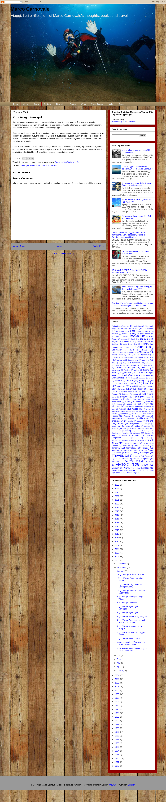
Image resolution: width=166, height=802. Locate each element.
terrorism (115, 450)
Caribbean (115, 344)
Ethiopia (131, 368)
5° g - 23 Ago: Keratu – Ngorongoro (132, 616)
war (125, 468)
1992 (117, 721)
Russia (150, 428)
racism (127, 426)
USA (125, 461)
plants (130, 421)
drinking (145, 360)
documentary (133, 360)
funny (148, 375)
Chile (127, 347)
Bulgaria (115, 341)
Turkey (147, 456)
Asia (139, 331)
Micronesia (131, 404)
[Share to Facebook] (30, 158)
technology (131, 448)
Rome (141, 428)
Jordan (150, 389)
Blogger (131, 785)
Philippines (130, 418)
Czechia (115, 357)
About (25, 104)
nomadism (124, 414)
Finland (140, 373)
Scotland (148, 433)
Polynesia (134, 424)
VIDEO (145, 465)
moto (113, 409)
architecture (148, 328)
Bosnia (114, 339)
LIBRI (145, 394)
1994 (117, 713)
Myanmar (147, 409)
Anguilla (114, 329)
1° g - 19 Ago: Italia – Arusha (129, 638)
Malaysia (115, 399)
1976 (117, 766)
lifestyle (124, 396)
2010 (117, 542)
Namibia (115, 411)
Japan (140, 389)
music (135, 409)
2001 (117, 687)
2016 (117, 519)
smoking (147, 438)
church (131, 350)
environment (148, 365)
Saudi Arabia (116, 433)
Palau (137, 416)
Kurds (135, 391)
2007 (117, 553)
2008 (117, 549)
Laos (142, 391)
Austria (124, 334)
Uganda (114, 459)
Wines (83, 104)
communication (117, 352)
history (129, 380)
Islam (114, 389)
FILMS (127, 372)
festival (146, 370)
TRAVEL (118, 455)
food (124, 375)
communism (132, 352)
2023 (117, 492)
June (119, 659)
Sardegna (147, 431)
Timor (142, 450)
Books (36, 104)
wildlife (76, 162)
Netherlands (143, 411)
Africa (126, 326)
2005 (117, 560)
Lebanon (125, 394)
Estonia (119, 368)
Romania (133, 428)
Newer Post (19, 246)
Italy (130, 389)
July (119, 655)
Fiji (120, 373)
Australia (115, 334)
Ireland (148, 386)
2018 (117, 511)
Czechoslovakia (128, 357)
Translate (131, 121)
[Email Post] (18, 158)
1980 (117, 758)
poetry (139, 421)
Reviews (47, 104)
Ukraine (125, 459)
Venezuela (149, 461)
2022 (117, 496)
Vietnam (115, 468)
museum (122, 409)
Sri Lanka (146, 443)
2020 (117, 504)
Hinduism (118, 381)
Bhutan (147, 334)
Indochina (148, 383)
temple (145, 448)
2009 (117, 545)
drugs (125, 363)
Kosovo (127, 391)
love (137, 396)
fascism (127, 370)
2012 (117, 534)
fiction (114, 373)
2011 (117, 538)
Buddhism (143, 339)
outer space (147, 414)
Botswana (124, 339)
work (133, 470)
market (138, 402)
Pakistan (127, 416)
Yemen (151, 470)
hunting (124, 383)
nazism (132, 411)
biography (115, 336)
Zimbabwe (130, 473)
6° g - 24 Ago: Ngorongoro (128, 613)
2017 (117, 515)
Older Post (98, 246)
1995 (117, 709)
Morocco (148, 406)
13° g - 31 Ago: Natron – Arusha (130, 575)
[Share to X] (27, 158)
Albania (148, 326)
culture (139, 355)
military (145, 404)
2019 (117, 508)
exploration (116, 370)
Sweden (115, 446)
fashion (136, 370)
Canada (140, 341)
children (115, 347)
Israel (123, 389)
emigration (126, 365)
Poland (149, 421)
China (139, 347)
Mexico (119, 404)
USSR (137, 461)
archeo (135, 328)
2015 (117, 523)
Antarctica (124, 329)
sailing (128, 431)
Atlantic (148, 331)
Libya (114, 397)
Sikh (148, 435)
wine (114, 470)
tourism (119, 453)
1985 (117, 747)
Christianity (117, 350)
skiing (128, 438)
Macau (148, 397)
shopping (136, 435)
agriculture (138, 326)
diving (119, 360)
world (142, 470)
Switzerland (126, 446)
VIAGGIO (68, 162)
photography (117, 421)
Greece (133, 378)
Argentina (120, 331)
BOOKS (134, 336)
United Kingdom (141, 459)
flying (114, 375)
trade (127, 453)
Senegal (124, 435)
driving (115, 363)
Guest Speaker (97, 104)
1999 (117, 694)
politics (120, 423)
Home (15, 104)
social (114, 440)
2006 (117, 557)
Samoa (138, 431)
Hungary (115, 383)
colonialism (144, 350)
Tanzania (59, 162)
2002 (117, 683)
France (137, 375)
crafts (114, 355)
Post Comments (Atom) (64, 253)
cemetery (133, 344)
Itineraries (60, 104)
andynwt (112, 785)
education (149, 363)
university (115, 461)
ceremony (145, 344)
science (136, 433)
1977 (117, 762)
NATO (123, 411)
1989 (117, 732)
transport (145, 453)
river (124, 428)
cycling (148, 355)
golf (125, 378)
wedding (136, 468)
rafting (137, 426)
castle (124, 344)
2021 (117, 500)
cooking (146, 352)
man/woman (116, 402)
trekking (136, 456)
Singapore (116, 438)
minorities (116, 406)
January (120, 671)
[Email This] (23, 158)
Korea (118, 391)
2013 (117, 530)
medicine (149, 402)
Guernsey (142, 378)
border (148, 336)
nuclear (135, 414)
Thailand (126, 450)
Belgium (135, 334)
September (122, 567)
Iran (132, 386)
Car (148, 341)
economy (135, 362)
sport (135, 443)
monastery (128, 406)
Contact (121, 104)
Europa (145, 368)
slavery (137, 438)
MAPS (127, 402)
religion (115, 428)
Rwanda (119, 431)
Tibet (135, 450)
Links (111, 104)
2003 (117, 679)
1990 (117, 728)
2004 (117, 675)
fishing (148, 373)
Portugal (147, 424)
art (129, 331)
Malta (148, 399)
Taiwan (146, 446)
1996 (117, 705)
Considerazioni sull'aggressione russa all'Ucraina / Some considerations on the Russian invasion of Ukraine (129, 235)
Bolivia (125, 336)
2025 (117, 485)
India (133, 383)
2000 (117, 690)
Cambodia (126, 341)
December (122, 564)
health (151, 378)
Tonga (150, 450)
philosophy (144, 418)
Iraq (140, 386)
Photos (73, 104)
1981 (117, 755)
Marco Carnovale (30, 9)
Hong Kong (144, 381)
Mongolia (138, 406)
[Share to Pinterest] (32, 158)
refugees (147, 426)
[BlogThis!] (25, 158)
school (126, 433)
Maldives (127, 399)
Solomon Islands (128, 440)
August (120, 571)
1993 (117, 717)
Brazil (133, 339)
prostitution (116, 426)
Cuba (129, 355)
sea (113, 435)
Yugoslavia (118, 473)
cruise (121, 355)
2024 (117, 489)
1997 (117, 702)
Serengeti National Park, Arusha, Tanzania (39, 165)
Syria (135, 446)
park (148, 416)
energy (136, 365)
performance (117, 418)
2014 (117, 526)
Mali (139, 399)
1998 (117, 698)
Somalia (141, 440)
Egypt (117, 365)
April (119, 667)
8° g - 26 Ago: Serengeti (127, 603)
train (135, 453)
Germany (116, 378)
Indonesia (121, 386)
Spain (126, 443)
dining (150, 357)
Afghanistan (116, 326)
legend (135, 394)
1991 (117, 724)
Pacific (115, 416)
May (119, 663)
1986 (117, 743)
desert (140, 357)
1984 (117, 751)
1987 (117, 740)
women (123, 470)
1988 (117, 736)
